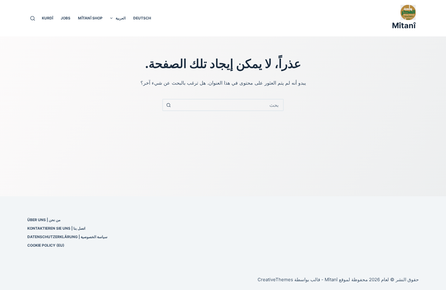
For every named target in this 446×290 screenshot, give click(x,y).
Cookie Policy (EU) (45, 245)
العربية (121, 18)
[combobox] (228, 105)
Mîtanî (404, 25)
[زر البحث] (168, 104)
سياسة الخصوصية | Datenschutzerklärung (67, 236)
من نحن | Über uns (43, 220)
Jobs (65, 18)
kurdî (47, 18)
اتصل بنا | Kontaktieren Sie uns (56, 228)
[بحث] (32, 18)
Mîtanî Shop (90, 18)
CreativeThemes (275, 279)
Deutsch (142, 18)
